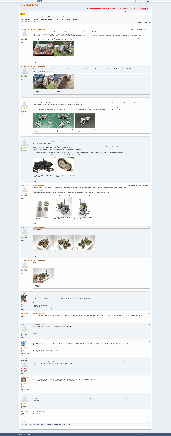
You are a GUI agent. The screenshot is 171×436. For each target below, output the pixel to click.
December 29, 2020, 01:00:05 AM (39, 66)
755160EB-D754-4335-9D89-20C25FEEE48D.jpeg (65, 90)
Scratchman (26, 395)
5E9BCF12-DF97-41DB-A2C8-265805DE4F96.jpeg (85, 250)
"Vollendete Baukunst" (52, 308)
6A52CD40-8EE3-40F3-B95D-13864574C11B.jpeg (65, 175)
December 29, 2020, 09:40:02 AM (38, 341)
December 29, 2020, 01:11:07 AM (39, 99)
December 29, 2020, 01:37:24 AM (39, 227)
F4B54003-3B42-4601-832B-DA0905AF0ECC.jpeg (44, 175)
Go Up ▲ (150, 434)
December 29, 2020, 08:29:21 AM (38, 313)
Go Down (22, 25)
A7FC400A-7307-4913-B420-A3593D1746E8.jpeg (44, 250)
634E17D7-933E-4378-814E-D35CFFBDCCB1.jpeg (44, 129)
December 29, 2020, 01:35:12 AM (39, 185)
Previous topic (141, 22)
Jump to (132, 427)
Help (140, 434)
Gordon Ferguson (27, 29)
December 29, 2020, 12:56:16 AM (39, 29)
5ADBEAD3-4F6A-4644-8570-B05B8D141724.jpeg (44, 56)
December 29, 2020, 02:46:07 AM (38, 293)
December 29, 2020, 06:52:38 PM (38, 394)
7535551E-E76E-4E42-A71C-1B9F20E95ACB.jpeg (44, 217)
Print (149, 25)
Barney (24, 341)
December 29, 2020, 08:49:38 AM (38, 324)
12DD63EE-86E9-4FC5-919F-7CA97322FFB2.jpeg (86, 129)
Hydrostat (25, 294)
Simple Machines (28, 434)
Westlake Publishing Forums (30, 5)
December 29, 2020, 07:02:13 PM (38, 411)
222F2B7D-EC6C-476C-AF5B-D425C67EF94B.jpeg (65, 56)
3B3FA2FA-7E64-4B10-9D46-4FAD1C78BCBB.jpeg (64, 217)
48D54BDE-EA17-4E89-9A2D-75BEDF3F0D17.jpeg (44, 284)
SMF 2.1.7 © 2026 (22, 434)
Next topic (147, 22)
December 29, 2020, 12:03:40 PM (38, 358)
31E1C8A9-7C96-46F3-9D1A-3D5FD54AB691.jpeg (44, 90)
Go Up (22, 421)
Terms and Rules (145, 434)
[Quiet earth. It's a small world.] (21, 306)
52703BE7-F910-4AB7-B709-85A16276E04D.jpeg (65, 250)
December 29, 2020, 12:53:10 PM (38, 377)
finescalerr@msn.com (125, 11)
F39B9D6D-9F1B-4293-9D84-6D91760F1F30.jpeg (84, 217)
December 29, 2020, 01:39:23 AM (39, 260)
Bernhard (25, 377)
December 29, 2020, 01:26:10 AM (39, 138)
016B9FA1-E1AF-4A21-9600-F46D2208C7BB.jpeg (65, 129)
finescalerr (25, 359)
